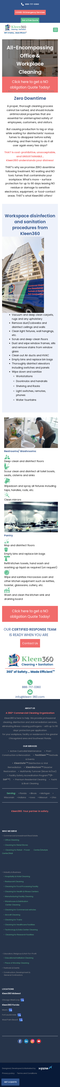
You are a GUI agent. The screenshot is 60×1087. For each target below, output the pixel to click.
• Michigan (44, 793)
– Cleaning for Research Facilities (18, 934)
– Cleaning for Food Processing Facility (20, 886)
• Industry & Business (11, 872)
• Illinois (33, 793)
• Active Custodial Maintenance (24, 751)
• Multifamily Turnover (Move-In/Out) (37, 771)
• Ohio (53, 797)
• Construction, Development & (16, 973)
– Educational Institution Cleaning (17, 958)
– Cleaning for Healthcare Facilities (18, 924)
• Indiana (21, 797)
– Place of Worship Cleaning (15, 963)
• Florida (22, 793)
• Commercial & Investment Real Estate (20, 835)
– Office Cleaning (10, 840)
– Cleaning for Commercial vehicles (19, 909)
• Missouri (42, 797)
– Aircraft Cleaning (11, 914)
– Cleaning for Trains (12, 919)
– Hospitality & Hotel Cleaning (16, 876)
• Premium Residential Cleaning (29, 779)
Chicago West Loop (11, 1000)
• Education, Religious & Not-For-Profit (19, 953)
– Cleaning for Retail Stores (15, 845)
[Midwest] (20, 1041)
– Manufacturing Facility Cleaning (17, 896)
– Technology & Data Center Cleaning (20, 929)
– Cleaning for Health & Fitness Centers (20, 891)
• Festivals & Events (10, 968)
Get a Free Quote (30, 20)
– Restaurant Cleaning (13, 881)
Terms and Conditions (27, 1073)
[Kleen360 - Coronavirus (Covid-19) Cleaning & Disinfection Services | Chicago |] (15, 29)
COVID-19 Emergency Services (30, 12)
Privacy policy (8, 1073)
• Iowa (32, 797)
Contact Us (30, 643)
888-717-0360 (31, 4)
